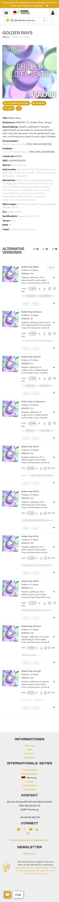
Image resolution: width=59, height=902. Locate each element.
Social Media (9, 196)
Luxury (6, 193)
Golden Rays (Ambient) (31, 312)
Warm (15, 207)
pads (5, 172)
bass (19, 169)
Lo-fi (41, 190)
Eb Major (15, 186)
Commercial (45, 183)
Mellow (52, 204)
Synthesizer (49, 172)
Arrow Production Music (15, 151)
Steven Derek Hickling (14, 144)
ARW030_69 (27, 678)
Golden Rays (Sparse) (31, 356)
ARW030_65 (27, 498)
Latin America (29, 785)
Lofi (47, 190)
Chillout (22, 183)
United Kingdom (29, 773)
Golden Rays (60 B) (30, 491)
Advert (27, 180)
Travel (42, 196)
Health (45, 186)
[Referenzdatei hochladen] (52, 20)
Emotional (22, 204)
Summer (27, 196)
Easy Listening (18, 164)
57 (10, 224)
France (29, 781)
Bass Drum (28, 169)
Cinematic (32, 183)
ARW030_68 (27, 633)
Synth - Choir (35, 172)
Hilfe (29, 749)
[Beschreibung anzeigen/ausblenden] (36, 249)
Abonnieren (29, 853)
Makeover (16, 193)
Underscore (8, 199)
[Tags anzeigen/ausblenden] (54, 249)
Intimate (42, 204)
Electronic (26, 186)
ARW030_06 (27, 273)
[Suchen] (45, 20)
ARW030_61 (27, 318)
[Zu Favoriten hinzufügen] (54, 289)
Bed (15, 183)
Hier (43, 2)
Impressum (29, 757)
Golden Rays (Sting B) (31, 671)
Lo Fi (35, 190)
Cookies (20, 870)
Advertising (38, 180)
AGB (53, 867)
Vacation (20, 199)
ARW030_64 (27, 453)
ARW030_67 (27, 588)
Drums (38, 169)
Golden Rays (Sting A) (31, 626)
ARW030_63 (27, 408)
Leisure (19, 190)
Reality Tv (40, 193)
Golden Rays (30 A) (30, 536)
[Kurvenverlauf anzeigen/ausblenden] (45, 249)
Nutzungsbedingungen (39, 867)
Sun (35, 196)
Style (19, 196)
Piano (24, 172)
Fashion (37, 186)
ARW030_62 (27, 363)
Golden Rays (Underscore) (33, 401)
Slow (13, 220)
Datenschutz (21, 867)
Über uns (29, 745)
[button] (47, 5)
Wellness (31, 199)
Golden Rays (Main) (30, 267)
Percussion (14, 172)
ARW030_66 (27, 543)
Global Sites (29, 789)
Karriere (29, 753)
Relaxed (6, 207)
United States (29, 769)
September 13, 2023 (28, 216)
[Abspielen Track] (10, 274)
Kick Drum (8, 190)
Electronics (49, 169)
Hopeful (33, 204)
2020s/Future (14, 211)
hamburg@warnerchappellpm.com (29, 840)
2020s (19, 180)
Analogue (7, 183)
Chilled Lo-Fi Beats (20, 36)
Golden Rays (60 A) (30, 446)
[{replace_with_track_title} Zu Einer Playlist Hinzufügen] (39, 289)
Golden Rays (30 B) (30, 581)
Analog (48, 180)
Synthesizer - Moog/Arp (15, 175)
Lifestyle (28, 190)
